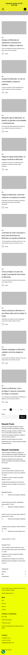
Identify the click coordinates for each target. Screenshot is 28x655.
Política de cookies (6, 623)
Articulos (4, 572)
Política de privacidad (7, 619)
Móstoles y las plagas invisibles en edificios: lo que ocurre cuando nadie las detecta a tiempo (14, 432)
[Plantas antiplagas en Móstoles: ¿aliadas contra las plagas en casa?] (14, 337)
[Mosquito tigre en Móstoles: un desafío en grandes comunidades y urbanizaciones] (14, 105)
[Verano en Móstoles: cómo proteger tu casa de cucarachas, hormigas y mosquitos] (14, 376)
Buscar (3, 414)
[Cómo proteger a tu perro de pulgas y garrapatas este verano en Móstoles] (14, 259)
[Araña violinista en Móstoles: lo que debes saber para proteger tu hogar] (14, 298)
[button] (25, 9)
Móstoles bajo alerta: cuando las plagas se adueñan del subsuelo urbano (14, 442)
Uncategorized (5, 576)
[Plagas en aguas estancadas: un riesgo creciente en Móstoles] (14, 144)
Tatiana (6, 54)
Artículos (4, 606)
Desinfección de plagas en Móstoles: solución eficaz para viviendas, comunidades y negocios (13, 427)
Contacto (4, 609)
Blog (2, 37)
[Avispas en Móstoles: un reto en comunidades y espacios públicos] (14, 66)
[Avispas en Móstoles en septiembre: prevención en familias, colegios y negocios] (14, 27)
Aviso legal (4, 616)
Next (21, 409)
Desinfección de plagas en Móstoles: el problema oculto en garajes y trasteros (13, 436)
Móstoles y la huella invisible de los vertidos (12, 439)
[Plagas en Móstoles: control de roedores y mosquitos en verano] (14, 182)
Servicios (4, 603)
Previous (4, 409)
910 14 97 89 (16, 4)
